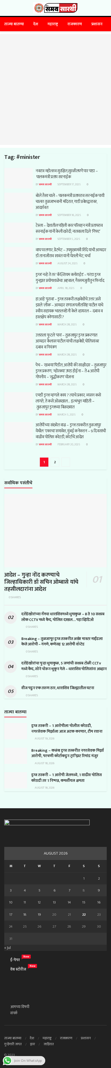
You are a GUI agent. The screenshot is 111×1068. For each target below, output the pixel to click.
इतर (32, 1044)
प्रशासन (96, 24)
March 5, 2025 (66, 414)
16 (98, 902)
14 (69, 902)
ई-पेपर (15, 960)
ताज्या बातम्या (14, 24)
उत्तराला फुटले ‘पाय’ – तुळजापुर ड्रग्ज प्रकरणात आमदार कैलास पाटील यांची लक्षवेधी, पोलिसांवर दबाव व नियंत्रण (67, 341)
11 (25, 902)
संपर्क (14, 1013)
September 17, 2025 (69, 184)
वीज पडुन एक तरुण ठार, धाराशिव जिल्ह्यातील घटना (57, 688)
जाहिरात (49, 1044)
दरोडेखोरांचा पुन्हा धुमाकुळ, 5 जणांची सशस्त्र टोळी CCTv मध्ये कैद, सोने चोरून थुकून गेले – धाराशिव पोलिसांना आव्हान (64, 666)
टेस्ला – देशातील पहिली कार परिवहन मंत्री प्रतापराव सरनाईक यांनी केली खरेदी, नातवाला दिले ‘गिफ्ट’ (69, 228)
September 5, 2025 (68, 239)
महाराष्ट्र (53, 24)
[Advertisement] (55, 89)
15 (83, 902)
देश (35, 24)
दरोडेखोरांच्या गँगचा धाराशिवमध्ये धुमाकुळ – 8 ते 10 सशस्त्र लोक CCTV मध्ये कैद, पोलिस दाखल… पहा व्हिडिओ (62, 617)
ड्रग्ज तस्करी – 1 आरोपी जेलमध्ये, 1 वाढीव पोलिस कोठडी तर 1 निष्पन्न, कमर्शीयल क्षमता (66, 778)
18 (24, 914)
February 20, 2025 (68, 444)
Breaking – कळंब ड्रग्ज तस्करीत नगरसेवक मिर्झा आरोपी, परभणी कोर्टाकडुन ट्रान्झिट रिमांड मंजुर (67, 753)
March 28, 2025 (67, 324)
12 (39, 902)
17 (10, 914)
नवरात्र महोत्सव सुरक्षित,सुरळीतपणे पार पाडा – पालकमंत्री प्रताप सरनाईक (67, 173)
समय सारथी (45, 184)
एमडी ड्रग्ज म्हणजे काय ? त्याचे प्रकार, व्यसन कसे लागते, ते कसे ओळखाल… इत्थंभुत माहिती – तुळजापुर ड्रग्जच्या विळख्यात (68, 401)
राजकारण (74, 24)
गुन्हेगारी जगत (13, 1044)
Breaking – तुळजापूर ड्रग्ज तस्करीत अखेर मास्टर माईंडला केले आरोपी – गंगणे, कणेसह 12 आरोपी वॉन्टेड (62, 641)
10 (11, 902)
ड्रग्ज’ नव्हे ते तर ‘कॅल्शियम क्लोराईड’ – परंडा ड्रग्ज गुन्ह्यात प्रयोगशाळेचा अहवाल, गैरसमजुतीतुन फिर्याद (70, 277)
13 (54, 902)
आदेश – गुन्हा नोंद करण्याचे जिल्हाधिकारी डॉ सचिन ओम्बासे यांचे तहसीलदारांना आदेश (41, 582)
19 (39, 914)
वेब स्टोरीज (18, 969)
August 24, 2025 (67, 263)
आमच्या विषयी (19, 1006)
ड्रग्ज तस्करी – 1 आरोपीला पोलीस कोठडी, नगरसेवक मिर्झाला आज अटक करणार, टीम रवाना (66, 728)
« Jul (7, 947)
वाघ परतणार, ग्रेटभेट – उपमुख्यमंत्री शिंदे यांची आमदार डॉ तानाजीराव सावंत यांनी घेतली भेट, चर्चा (71, 252)
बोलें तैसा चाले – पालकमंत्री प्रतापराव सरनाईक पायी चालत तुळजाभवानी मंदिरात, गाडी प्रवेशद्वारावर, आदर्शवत (70, 201)
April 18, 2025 (66, 288)
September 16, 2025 (69, 215)
